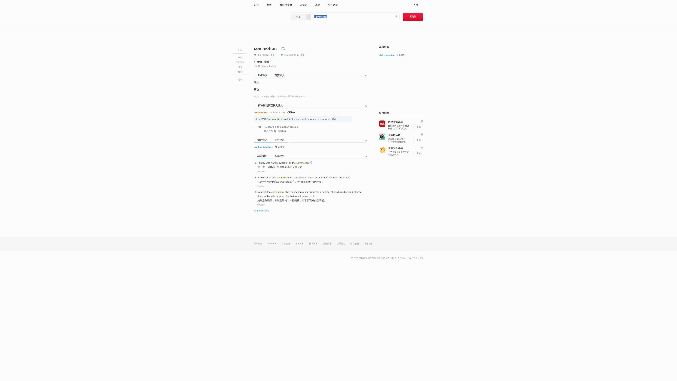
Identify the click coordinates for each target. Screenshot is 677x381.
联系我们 (341, 243)
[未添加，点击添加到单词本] (284, 48)
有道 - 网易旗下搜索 (268, 17)
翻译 (269, 4)
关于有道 (258, 243)
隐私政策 (372, 257)
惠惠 (317, 4)
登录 (415, 4)
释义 (240, 57)
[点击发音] (311, 163)
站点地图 (354, 243)
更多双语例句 (261, 210)
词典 (256, 4)
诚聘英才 (327, 243)
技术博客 (313, 243)
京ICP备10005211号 (413, 257)
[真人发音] (272, 55)
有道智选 (286, 243)
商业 (256, 82)
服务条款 (381, 257)
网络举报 (368, 243)
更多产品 (333, 4)
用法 (240, 67)
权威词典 (240, 62)
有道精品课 (286, 4)
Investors (272, 243)
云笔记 (303, 4)
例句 (240, 72)
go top (240, 80)
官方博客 (299, 243)
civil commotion (263, 147)
